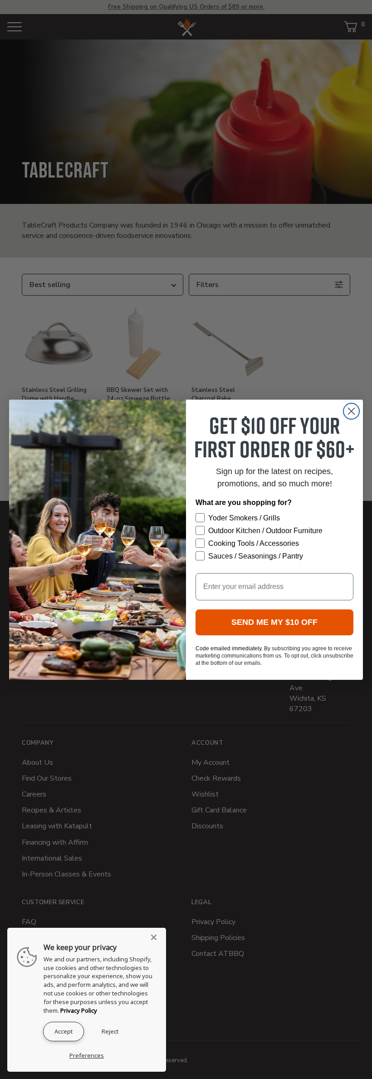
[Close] (156, 937)
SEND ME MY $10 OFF (274, 622)
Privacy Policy (78, 1010)
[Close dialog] (351, 411)
